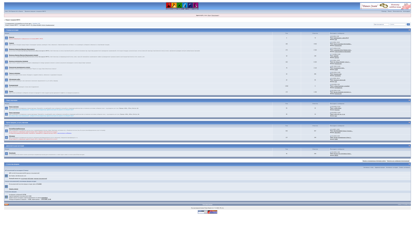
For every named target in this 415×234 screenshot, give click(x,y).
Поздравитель (338, 87)
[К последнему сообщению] (330, 36)
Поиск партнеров (11, 100)
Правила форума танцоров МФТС (35, 11)
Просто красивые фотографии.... (343, 44)
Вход (209, 15)
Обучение (12, 136)
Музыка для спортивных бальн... (343, 153)
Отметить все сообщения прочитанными (398, 161)
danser (336, 155)
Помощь (384, 11)
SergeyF (336, 57)
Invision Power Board (205, 208)
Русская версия (195, 208)
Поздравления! (13, 85)
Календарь (406, 11)
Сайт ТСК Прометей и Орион (14, 11)
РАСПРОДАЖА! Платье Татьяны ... (343, 131)
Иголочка (337, 109)
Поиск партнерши (14, 112)
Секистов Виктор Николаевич (342, 51)
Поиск (390, 11)
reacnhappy (337, 75)
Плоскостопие (337, 74)
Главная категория (12, 30)
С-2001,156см (337, 108)
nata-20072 (337, 132)
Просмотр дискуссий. (340, 80)
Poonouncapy (338, 45)
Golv (335, 39)
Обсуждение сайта (14, 79)
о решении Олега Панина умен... (343, 50)
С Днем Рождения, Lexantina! (342, 86)
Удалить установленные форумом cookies (374, 161)
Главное (11, 43)
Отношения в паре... (339, 68)
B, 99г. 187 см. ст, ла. (339, 114)
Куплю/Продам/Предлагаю (17, 128)
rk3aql (336, 69)
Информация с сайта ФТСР (341, 38)
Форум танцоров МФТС (13, 20)
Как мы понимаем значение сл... (342, 92)
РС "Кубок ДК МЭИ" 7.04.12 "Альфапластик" (42, 25)
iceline (336, 139)
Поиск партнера (14, 106)
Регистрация (215, 15)
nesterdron (44, 197)
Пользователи (397, 11)
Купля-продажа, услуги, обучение (17, 122)
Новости (11, 37)
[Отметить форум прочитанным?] (6, 37)
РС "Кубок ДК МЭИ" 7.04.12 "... (342, 62)
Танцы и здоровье (14, 73)
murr (335, 115)
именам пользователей (40, 178)
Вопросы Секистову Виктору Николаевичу (22, 49)
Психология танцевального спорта (19, 67)
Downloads (12, 153)
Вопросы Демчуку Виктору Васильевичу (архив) (23, 55)
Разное (11, 91)
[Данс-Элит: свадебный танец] (385, 6)
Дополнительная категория (15, 146)
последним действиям (27, 178)
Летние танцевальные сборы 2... (342, 137)
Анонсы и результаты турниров (18, 61)
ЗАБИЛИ (336, 56)
